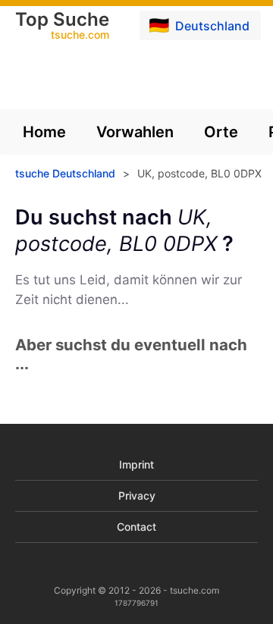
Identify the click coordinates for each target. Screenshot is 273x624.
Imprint (136, 464)
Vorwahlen (135, 132)
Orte (221, 132)
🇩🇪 (199, 25)
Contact (136, 526)
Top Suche (62, 26)
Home (44, 132)
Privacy (136, 495)
